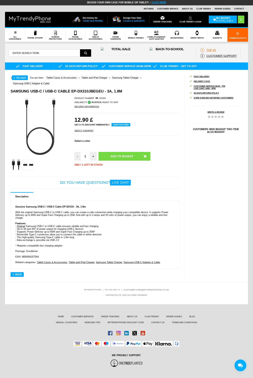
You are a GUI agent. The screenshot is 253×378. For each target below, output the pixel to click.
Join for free (121, 125)
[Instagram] (118, 333)
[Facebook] (110, 333)
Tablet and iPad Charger (81, 262)
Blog (192, 316)
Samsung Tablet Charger (109, 262)
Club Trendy (203, 9)
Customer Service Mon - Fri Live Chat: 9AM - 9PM (209, 87)
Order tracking (110, 316)
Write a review (215, 112)
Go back (21, 77)
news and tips (92, 322)
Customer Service (167, 9)
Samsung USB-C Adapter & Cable (142, 262)
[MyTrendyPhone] (30, 19)
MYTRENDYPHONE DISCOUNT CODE (126, 322)
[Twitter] (134, 333)
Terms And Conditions (184, 322)
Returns (149, 9)
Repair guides (222, 9)
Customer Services (82, 316)
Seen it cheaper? (84, 131)
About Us (187, 9)
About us (132, 316)
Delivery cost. (202, 81)
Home (61, 316)
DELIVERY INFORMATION (86, 106)
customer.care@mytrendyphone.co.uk (146, 290)
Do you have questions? (94, 182)
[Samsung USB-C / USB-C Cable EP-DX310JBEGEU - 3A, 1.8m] (16, 164)
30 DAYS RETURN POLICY (206, 93)
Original (21, 226)
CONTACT (239, 9)
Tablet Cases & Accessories (52, 262)
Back (18, 274)
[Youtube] (143, 333)
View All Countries (66, 322)
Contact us (157, 322)
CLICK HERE (159, 2)
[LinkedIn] (126, 333)
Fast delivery (201, 76)
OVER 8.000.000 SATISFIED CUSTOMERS (213, 98)
